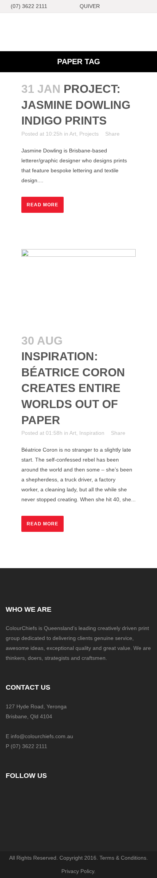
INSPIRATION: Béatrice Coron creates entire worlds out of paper (73, 388)
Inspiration (91, 433)
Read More (42, 204)
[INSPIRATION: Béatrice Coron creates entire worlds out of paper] (78, 286)
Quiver (90, 6)
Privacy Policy (77, 871)
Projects (89, 134)
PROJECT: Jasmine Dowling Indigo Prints (75, 105)
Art (72, 134)
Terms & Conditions (122, 858)
